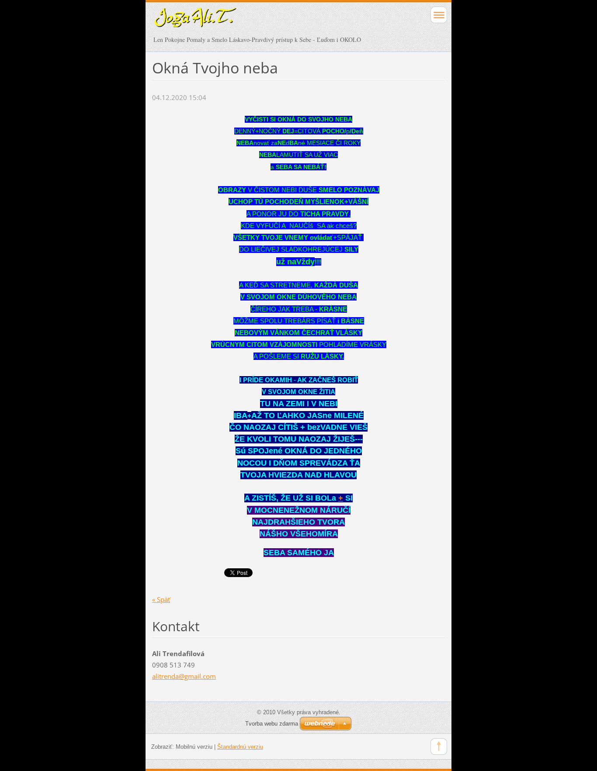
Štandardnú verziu (240, 746)
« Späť (161, 599)
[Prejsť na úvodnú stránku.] (269, 22)
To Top (438, 746)
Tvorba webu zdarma (271, 723)
